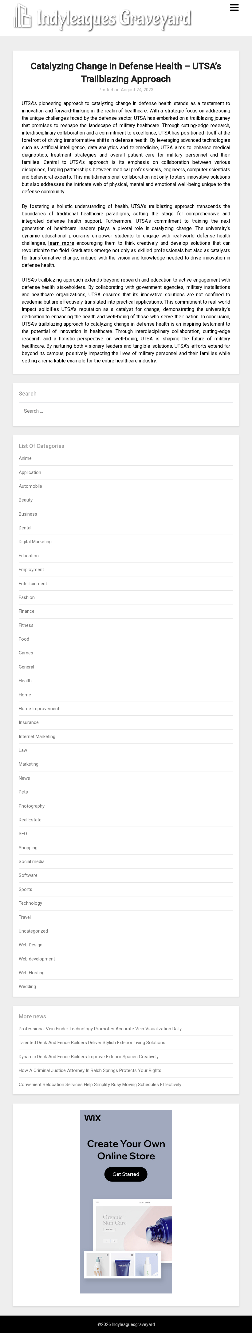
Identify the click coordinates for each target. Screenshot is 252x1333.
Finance (26, 611)
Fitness (26, 625)
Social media (32, 861)
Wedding (27, 986)
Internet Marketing (37, 736)
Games (26, 653)
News (24, 778)
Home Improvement (39, 708)
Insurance (29, 722)
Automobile (30, 486)
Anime (25, 458)
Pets (23, 792)
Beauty (26, 500)
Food (24, 639)
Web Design (30, 945)
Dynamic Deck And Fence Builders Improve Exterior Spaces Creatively (89, 1056)
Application (30, 472)
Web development (37, 959)
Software (28, 875)
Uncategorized (33, 931)
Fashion (27, 597)
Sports (25, 889)
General (26, 667)
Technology (30, 903)
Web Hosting (32, 972)
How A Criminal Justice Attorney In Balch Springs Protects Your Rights (90, 1070)
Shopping (28, 847)
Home (25, 695)
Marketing (28, 764)
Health (25, 681)
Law (23, 750)
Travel (25, 917)
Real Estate (30, 820)
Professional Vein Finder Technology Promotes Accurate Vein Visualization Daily (100, 1029)
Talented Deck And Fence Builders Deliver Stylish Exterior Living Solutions (92, 1042)
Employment (31, 569)
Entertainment (33, 583)
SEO (23, 833)
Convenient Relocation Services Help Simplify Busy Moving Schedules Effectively (100, 1084)
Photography (32, 806)
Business (28, 514)
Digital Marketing (35, 541)
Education (29, 556)
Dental (25, 528)
